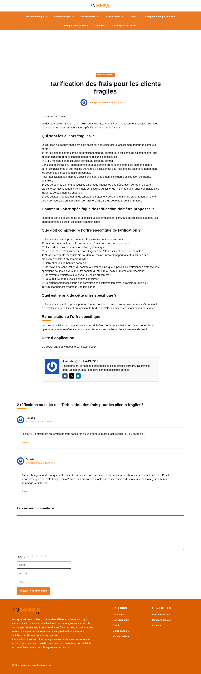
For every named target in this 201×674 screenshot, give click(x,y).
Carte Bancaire (87, 16)
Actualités (118, 614)
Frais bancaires (105, 75)
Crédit (116, 625)
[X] (71, 376)
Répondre (26, 442)
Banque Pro (100, 25)
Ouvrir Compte (112, 16)
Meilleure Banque (35, 16)
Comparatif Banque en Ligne (160, 16)
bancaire (125, 631)
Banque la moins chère (76, 25)
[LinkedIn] (78, 376)
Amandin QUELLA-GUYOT (115, 102)
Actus (133, 16)
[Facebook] (65, 376)
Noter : (21, 556)
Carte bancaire (121, 620)
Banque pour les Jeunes (124, 25)
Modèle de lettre (121, 636)
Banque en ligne (62, 16)
